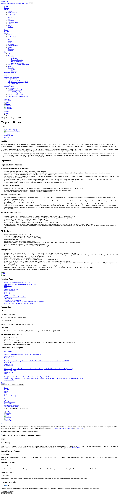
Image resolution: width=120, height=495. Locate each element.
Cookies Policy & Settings (11, 405)
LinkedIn (6, 137)
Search (26, 3)
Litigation (7, 292)
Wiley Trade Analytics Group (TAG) (18, 82)
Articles (10, 17)
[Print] (3, 273)
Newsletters (11, 20)
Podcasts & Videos (13, 22)
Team (9, 85)
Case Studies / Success (14, 83)
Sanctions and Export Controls (16, 93)
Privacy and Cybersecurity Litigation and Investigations (19, 303)
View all (3, 383)
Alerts (9, 16)
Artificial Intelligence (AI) (15, 90)
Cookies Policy (80, 428)
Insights (6, 9)
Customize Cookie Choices (8, 431)
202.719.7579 (13, 129)
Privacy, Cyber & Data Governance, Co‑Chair (17, 282)
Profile (4, 141)
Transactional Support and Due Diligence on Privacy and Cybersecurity (24, 301)
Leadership (11, 57)
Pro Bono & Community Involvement (18, 64)
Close (2, 439)
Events (10, 23)
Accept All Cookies (33, 431)
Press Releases (12, 14)
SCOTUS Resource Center (15, 94)
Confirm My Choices (6, 493)
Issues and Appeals (9, 290)
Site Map (6, 400)
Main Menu (21, 3)
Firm (5, 52)
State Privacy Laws (9, 295)
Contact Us (11, 68)
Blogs (9, 19)
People (6, 6)
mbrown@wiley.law (14, 131)
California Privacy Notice (11, 406)
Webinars (10, 27)
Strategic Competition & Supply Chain (15, 297)
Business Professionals (17, 63)
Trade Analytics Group (10, 78)
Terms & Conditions (9, 402)
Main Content (13, 3)
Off (8, 485)
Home (6, 399)
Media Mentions (12, 12)
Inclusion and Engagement (11, 77)
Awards (10, 66)
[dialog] (60, 429)
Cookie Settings (5, 3)
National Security (9, 294)
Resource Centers (9, 86)
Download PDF (8, 135)
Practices (6, 8)
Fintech (6, 287)
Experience (6, 160)
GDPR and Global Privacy (11, 289)
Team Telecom (8, 298)
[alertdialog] (60, 464)
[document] (60, 464)
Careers (6, 75)
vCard (8, 134)
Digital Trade (8, 286)
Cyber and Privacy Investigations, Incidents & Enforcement (20, 284)
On (4, 485)
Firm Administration (16, 61)
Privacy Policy (8, 403)
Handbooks (11, 25)
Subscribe (7, 72)
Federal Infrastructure (14, 91)
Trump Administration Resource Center (19, 96)
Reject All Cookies (21, 431)
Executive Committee (17, 60)
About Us (10, 55)
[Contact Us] (8, 108)
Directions (14, 71)
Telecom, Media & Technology (13, 300)
